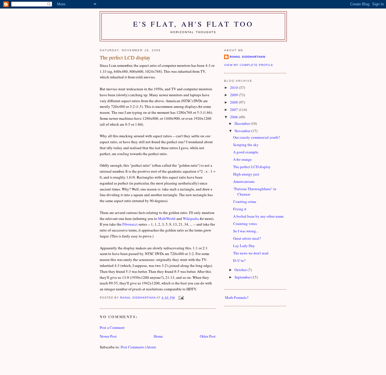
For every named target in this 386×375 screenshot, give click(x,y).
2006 (234, 116)
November (243, 130)
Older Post (208, 336)
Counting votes (245, 223)
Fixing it (239, 208)
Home (158, 336)
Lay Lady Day (244, 245)
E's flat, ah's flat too (193, 24)
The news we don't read (250, 253)
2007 (234, 109)
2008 (234, 102)
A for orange (242, 159)
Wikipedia (191, 218)
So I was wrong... (246, 230)
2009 (234, 94)
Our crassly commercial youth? (256, 137)
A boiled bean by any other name (258, 216)
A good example (245, 152)
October (241, 269)
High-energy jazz (246, 174)
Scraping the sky (246, 144)
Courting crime (244, 201)
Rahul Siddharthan (247, 56)
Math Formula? (236, 297)
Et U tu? (239, 260)
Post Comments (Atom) (138, 347)
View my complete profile (248, 65)
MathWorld (166, 218)
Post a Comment (112, 327)
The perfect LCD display (252, 166)
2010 (234, 87)
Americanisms (244, 181)
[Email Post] (181, 297)
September (243, 277)
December (243, 123)
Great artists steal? (247, 238)
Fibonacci (130, 224)
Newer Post (108, 336)
